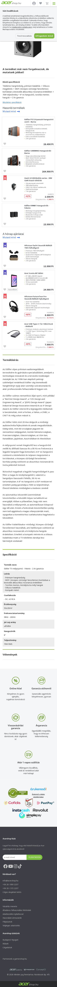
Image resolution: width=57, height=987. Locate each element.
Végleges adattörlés (11, 925)
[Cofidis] (12, 803)
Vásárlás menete (10, 906)
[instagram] (15, 866)
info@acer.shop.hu (10, 880)
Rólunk (5, 943)
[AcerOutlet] (16, 969)
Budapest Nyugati (10, 940)
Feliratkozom (34, 857)
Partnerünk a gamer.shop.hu (15, 959)
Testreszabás (24, 36)
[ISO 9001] (27, 803)
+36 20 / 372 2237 (10, 888)
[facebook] (5, 866)
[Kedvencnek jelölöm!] (5, 143)
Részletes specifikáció (12, 102)
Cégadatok (7, 947)
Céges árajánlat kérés (12, 892)
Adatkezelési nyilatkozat (13, 914)
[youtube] (10, 866)
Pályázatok (7, 921)
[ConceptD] (41, 969)
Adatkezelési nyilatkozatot (22, 27)
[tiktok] (20, 866)
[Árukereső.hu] (38, 790)
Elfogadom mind (44, 36)
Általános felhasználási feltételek (17, 910)
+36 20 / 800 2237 (10, 884)
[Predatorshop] (29, 969)
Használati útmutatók (12, 918)
